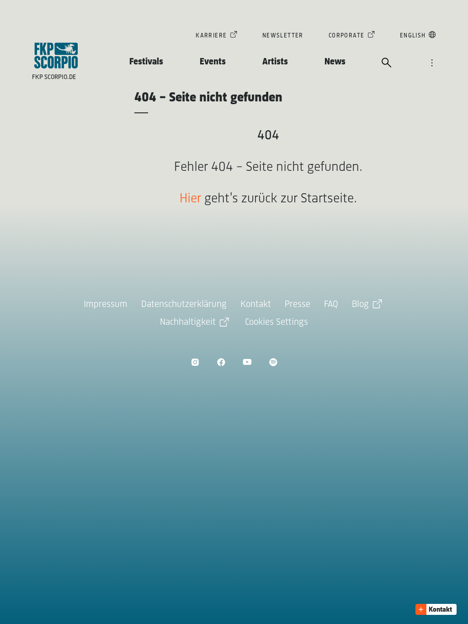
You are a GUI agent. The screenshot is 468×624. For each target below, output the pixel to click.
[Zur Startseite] (56, 55)
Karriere (211, 35)
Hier (190, 199)
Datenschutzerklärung (184, 304)
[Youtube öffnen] (247, 362)
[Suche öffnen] (386, 63)
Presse (297, 304)
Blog (360, 304)
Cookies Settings (276, 322)
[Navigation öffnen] (432, 63)
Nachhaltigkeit (188, 322)
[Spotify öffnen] (273, 362)
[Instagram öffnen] (195, 362)
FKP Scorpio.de (54, 77)
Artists (275, 62)
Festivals (146, 62)
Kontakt (255, 304)
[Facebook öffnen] (221, 362)
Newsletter (282, 35)
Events (213, 62)
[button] (436, 609)
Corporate (347, 35)
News (335, 62)
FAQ (331, 304)
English (413, 35)
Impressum (106, 304)
